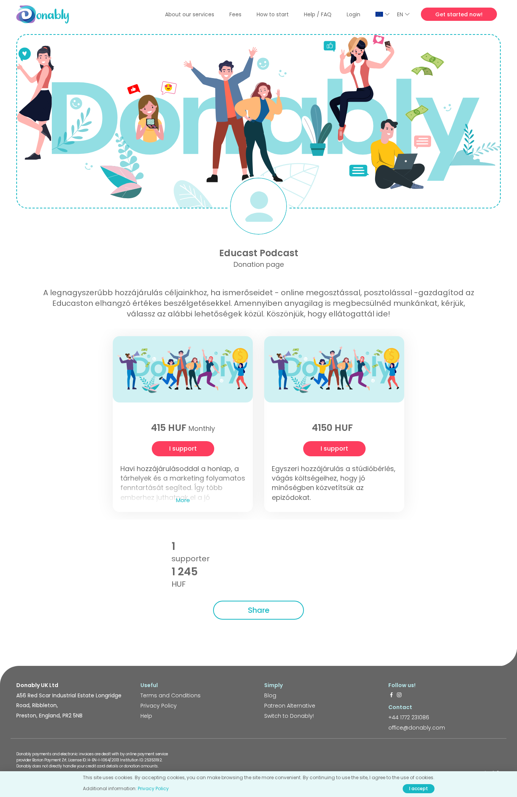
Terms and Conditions (170, 695)
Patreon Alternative (289, 705)
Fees (235, 14)
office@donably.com (416, 727)
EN (400, 14)
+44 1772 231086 (408, 717)
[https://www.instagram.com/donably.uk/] (399, 695)
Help (146, 716)
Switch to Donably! (289, 716)
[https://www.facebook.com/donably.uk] (391, 695)
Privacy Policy (158, 705)
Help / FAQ (318, 14)
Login (353, 14)
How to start (273, 14)
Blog (270, 695)
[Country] (382, 14)
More (183, 500)
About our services (189, 14)
